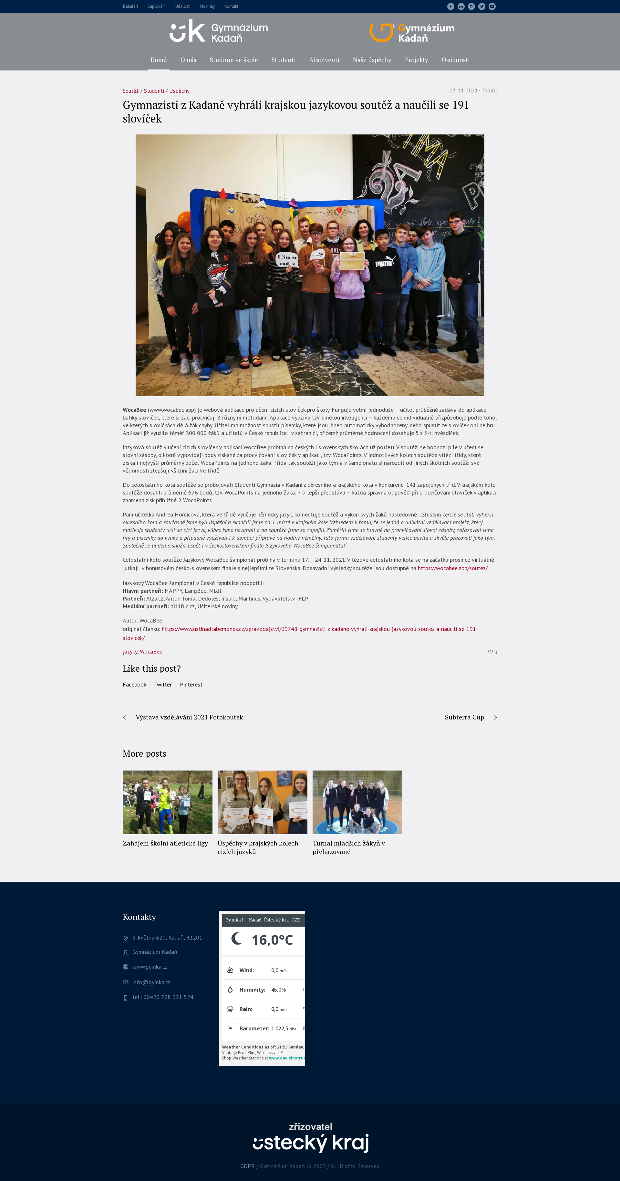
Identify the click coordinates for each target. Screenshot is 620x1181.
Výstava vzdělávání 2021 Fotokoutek (189, 717)
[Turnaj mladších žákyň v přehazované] (357, 802)
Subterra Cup (464, 717)
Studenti (154, 90)
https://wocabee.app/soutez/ (453, 568)
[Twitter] (481, 6)
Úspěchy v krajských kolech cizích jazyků (258, 847)
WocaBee (151, 651)
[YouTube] (492, 6)
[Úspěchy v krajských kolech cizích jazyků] (262, 802)
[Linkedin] (461, 6)
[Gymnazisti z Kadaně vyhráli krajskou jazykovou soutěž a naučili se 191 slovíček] (310, 265)
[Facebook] (450, 6)
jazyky (130, 651)
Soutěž (131, 90)
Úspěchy (179, 90)
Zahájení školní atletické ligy (165, 843)
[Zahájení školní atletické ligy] (167, 802)
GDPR (247, 1166)
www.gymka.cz (150, 966)
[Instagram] (471, 6)
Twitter (163, 684)
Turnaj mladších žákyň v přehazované (349, 847)
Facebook (134, 684)
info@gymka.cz (151, 982)
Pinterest (191, 684)
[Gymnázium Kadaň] (310, 1137)
